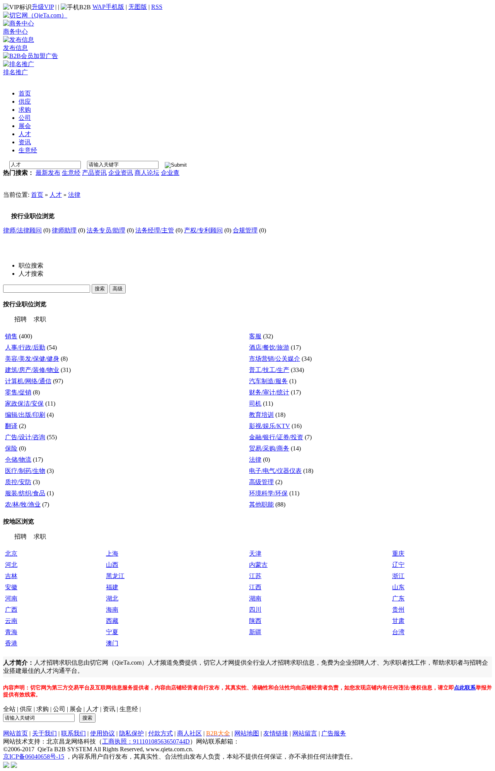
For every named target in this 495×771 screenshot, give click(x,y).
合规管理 (245, 230)
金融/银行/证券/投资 (276, 437)
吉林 (11, 576)
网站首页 (15, 733)
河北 (11, 564)
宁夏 (112, 632)
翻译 (11, 426)
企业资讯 (120, 172)
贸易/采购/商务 (269, 448)
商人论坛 (147, 172)
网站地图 (246, 733)
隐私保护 (131, 733)
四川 (255, 609)
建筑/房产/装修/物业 (32, 370)
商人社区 (189, 733)
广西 (11, 609)
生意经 (71, 172)
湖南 (255, 598)
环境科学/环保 (268, 493)
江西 (255, 587)
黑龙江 (115, 576)
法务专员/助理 (106, 230)
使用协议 (102, 733)
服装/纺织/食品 (25, 493)
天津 (255, 553)
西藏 (112, 620)
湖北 (112, 598)
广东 (398, 598)
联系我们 (73, 733)
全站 (9, 709)
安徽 (11, 587)
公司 (59, 709)
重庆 (398, 553)
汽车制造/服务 (268, 381)
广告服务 (333, 733)
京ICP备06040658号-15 (33, 756)
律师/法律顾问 (22, 230)
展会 (76, 709)
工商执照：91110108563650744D (146, 741)
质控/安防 (18, 482)
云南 (11, 620)
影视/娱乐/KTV (269, 426)
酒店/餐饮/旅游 (269, 347)
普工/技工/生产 (269, 370)
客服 (255, 336)
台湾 (398, 632)
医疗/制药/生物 (25, 470)
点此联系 (465, 688)
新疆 (255, 632)
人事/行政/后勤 (25, 347)
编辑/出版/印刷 (25, 414)
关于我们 (44, 733)
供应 (26, 709)
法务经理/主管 (154, 230)
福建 (112, 587)
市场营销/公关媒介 (274, 358)
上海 (112, 553)
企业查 (170, 172)
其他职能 (261, 504)
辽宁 (398, 564)
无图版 (137, 6)
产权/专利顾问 (203, 230)
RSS (156, 6)
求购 (42, 709)
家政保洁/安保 (24, 403)
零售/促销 (18, 392)
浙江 (398, 576)
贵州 (398, 609)
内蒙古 (258, 564)
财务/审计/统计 (269, 392)
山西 (112, 564)
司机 (255, 403)
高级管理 (261, 482)
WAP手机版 (108, 6)
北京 (11, 553)
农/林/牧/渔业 (23, 504)
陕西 (255, 620)
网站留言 (304, 733)
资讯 (109, 709)
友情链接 (275, 733)
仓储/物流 (18, 459)
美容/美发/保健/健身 (32, 358)
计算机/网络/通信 (28, 381)
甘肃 (398, 620)
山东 (398, 587)
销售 (11, 336)
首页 (37, 194)
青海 (11, 632)
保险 (11, 448)
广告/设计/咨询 (25, 437)
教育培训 (261, 414)
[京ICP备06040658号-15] (6, 764)
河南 (11, 598)
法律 (74, 194)
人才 (56, 194)
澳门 (112, 643)
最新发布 (48, 172)
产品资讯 (94, 172)
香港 (11, 643)
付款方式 (160, 733)
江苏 (255, 576)
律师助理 (64, 230)
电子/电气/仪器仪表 (275, 470)
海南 (112, 609)
